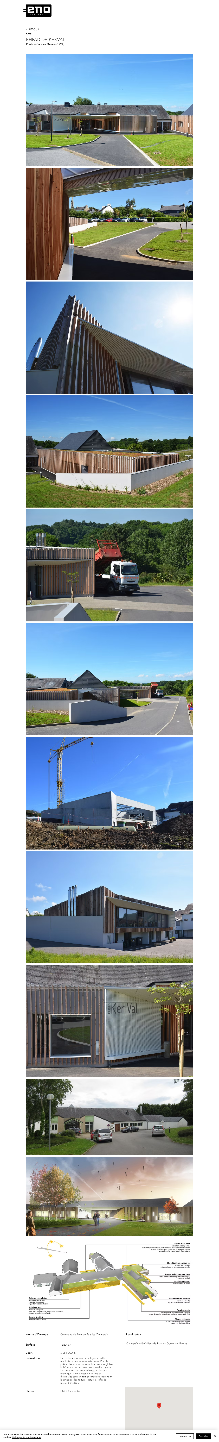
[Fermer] (215, 1436)
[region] (25, 11)
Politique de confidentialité (26, 1437)
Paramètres (185, 1436)
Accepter (203, 1436)
